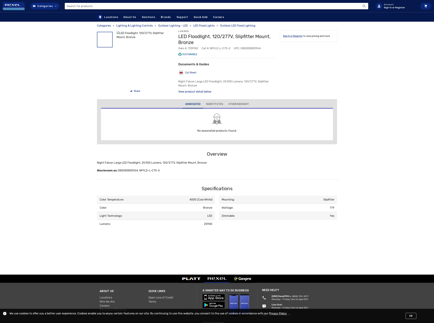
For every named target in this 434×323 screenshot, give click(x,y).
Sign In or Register (293, 36)
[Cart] (425, 6)
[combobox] (216, 6)
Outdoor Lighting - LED (173, 25)
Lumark (183, 31)
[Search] (364, 6)
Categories (104, 25)
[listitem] (396, 6)
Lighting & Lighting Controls (134, 25)
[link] (121, 298)
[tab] (193, 105)
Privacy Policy (278, 313)
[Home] (15, 6)
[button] (44, 6)
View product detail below (194, 91)
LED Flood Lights (204, 25)
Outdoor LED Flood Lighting (237, 25)
